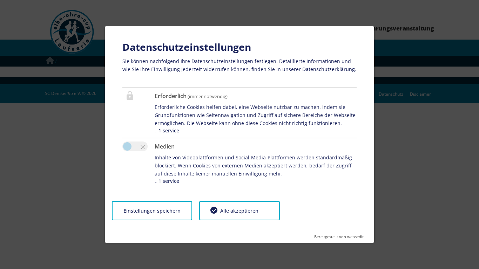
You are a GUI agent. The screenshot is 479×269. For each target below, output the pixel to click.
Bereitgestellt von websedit (339, 234)
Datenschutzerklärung (328, 69)
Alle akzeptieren (239, 210)
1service (167, 130)
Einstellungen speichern (152, 210)
